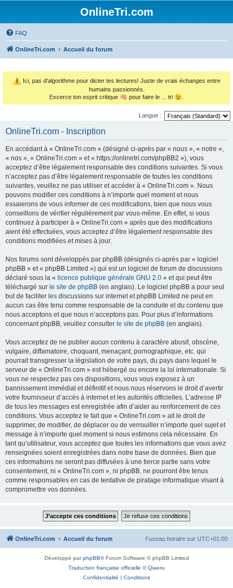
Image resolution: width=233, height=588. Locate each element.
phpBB (91, 558)
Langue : (150, 115)
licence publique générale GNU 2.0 (109, 278)
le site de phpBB (73, 287)
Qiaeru (156, 568)
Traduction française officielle (104, 568)
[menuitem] (16, 33)
